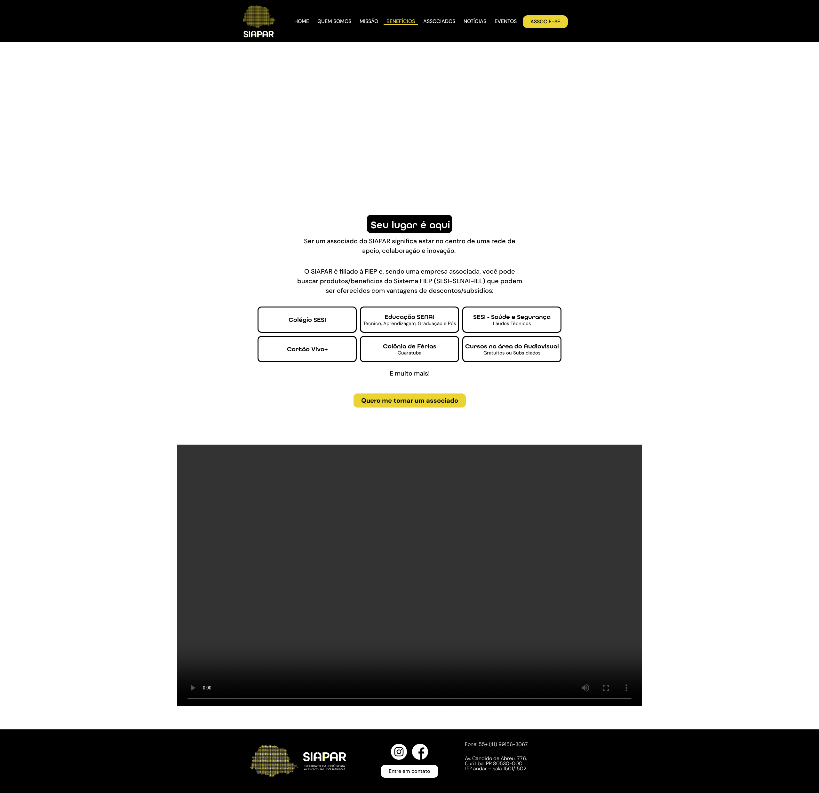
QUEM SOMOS (334, 21)
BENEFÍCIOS (400, 21)
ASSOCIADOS (439, 21)
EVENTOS (506, 21)
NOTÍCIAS (475, 21)
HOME (301, 21)
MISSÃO (369, 21)
